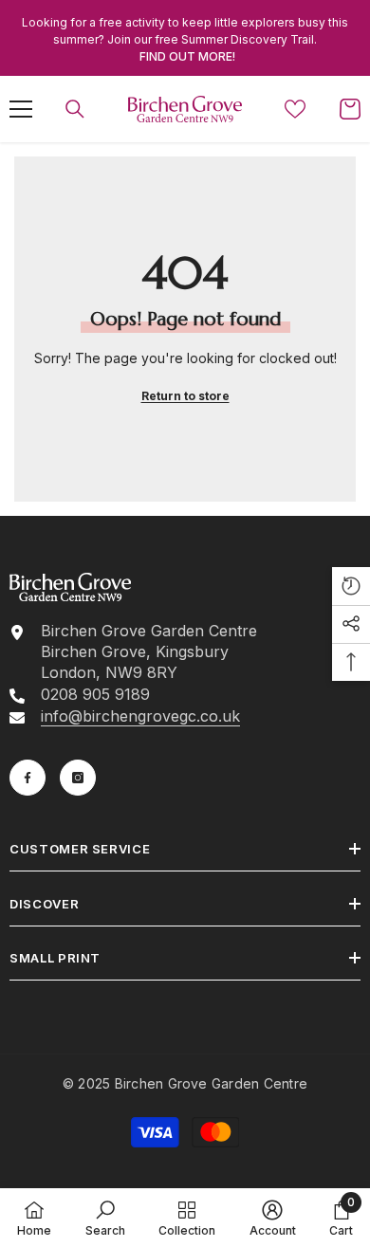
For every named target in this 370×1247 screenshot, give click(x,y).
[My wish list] (295, 109)
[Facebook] (27, 778)
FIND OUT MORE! (187, 56)
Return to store (185, 396)
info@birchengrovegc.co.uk (140, 715)
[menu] (20, 109)
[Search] (75, 109)
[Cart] (350, 109)
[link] (105, 1217)
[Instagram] (78, 778)
